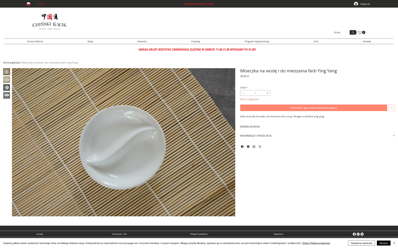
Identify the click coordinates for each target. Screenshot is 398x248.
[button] (43, 4)
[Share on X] (260, 146)
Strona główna (11, 62)
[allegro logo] (362, 234)
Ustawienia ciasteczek (361, 243)
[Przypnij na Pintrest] (248, 146)
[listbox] (43, 4)
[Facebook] (354, 234)
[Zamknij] (394, 243)
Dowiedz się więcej (250, 126)
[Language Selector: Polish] (30, 4)
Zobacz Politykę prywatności (316, 243)
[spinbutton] (255, 93)
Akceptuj (383, 243)
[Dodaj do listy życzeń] (391, 108)
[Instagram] (358, 234)
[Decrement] (243, 93)
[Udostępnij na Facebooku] (242, 146)
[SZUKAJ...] (353, 32)
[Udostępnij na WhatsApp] (254, 146)
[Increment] (268, 93)
